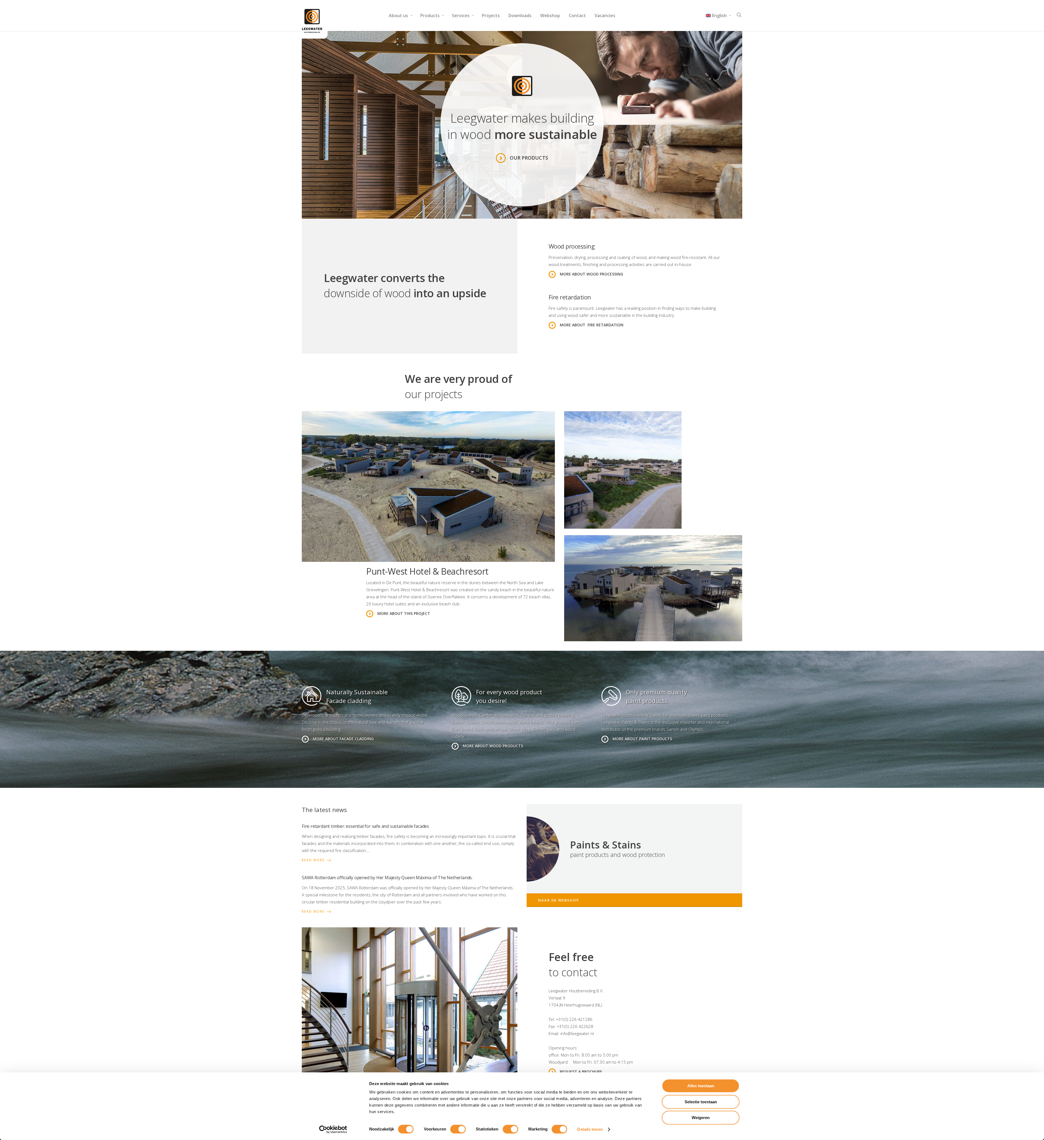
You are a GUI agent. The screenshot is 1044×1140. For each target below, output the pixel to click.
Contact (577, 15)
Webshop (550, 15)
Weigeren (701, 1117)
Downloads (520, 15)
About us (398, 15)
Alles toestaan (700, 1085)
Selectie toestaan (701, 1101)
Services (461, 15)
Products (430, 15)
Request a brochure (581, 1071)
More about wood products (493, 745)
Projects (491, 15)
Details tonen (589, 1129)
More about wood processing (591, 274)
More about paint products (642, 738)
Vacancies (605, 15)
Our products (529, 157)
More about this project (403, 613)
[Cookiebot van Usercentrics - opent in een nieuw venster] (333, 1129)
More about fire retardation (591, 324)
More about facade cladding (343, 738)
